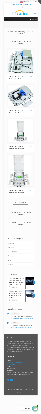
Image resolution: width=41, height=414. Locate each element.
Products (11, 247)
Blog (9, 260)
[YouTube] (20, 7)
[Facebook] (18, 7)
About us (11, 243)
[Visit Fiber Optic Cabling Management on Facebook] (11, 380)
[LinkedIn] (23, 7)
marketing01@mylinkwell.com (22, 4)
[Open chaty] (35, 408)
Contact (10, 264)
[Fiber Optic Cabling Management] (20, 13)
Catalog (10, 256)
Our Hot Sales (12, 251)
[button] (6, 19)
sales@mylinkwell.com (14, 364)
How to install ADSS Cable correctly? (22, 318)
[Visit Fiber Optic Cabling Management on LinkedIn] (8, 380)
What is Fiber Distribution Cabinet (21, 327)
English (26, 1)
